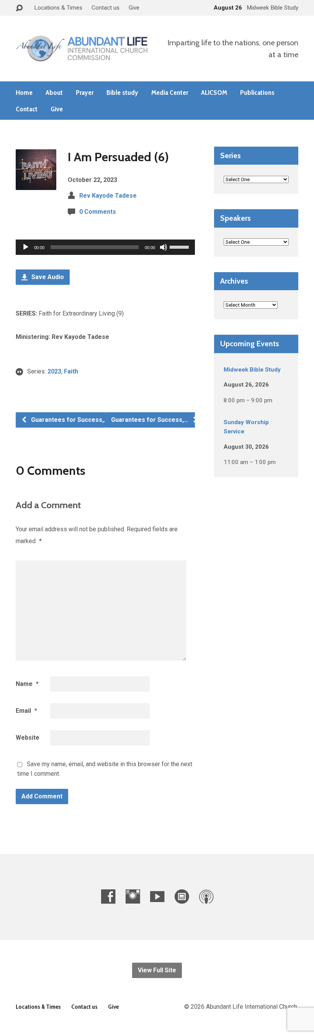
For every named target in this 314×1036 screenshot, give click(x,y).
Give (134, 7)
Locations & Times (58, 7)
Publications (257, 92)
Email (26, 710)
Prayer (84, 92)
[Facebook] (108, 896)
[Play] (25, 247)
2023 (54, 371)
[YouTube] (157, 896)
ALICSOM (214, 92)
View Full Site (157, 970)
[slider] (180, 246)
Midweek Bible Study (252, 369)
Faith (71, 371)
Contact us (105, 7)
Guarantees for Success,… (68, 419)
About (54, 92)
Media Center (169, 92)
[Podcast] (206, 896)
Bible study (122, 92)
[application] (105, 247)
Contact (27, 109)
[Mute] (163, 247)
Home (24, 92)
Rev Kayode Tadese (108, 195)
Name (27, 683)
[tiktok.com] (182, 896)
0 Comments (97, 211)
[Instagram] (133, 896)
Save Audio (47, 277)
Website (27, 737)
